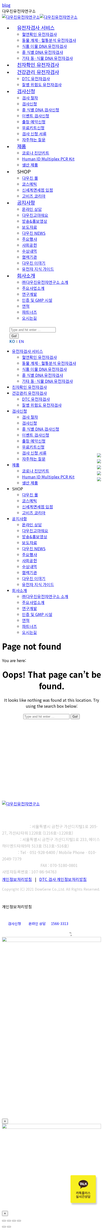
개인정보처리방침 (17, 879)
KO (12, 341)
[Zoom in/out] (19, 1221)
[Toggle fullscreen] (14, 1221)
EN (21, 341)
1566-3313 (59, 923)
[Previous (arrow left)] (4, 1227)
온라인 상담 (37, 923)
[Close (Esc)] (4, 1221)
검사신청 (14, 923)
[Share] (9, 1221)
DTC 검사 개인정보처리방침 (63, 879)
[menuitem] (35, 28)
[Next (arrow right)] (9, 1227)
